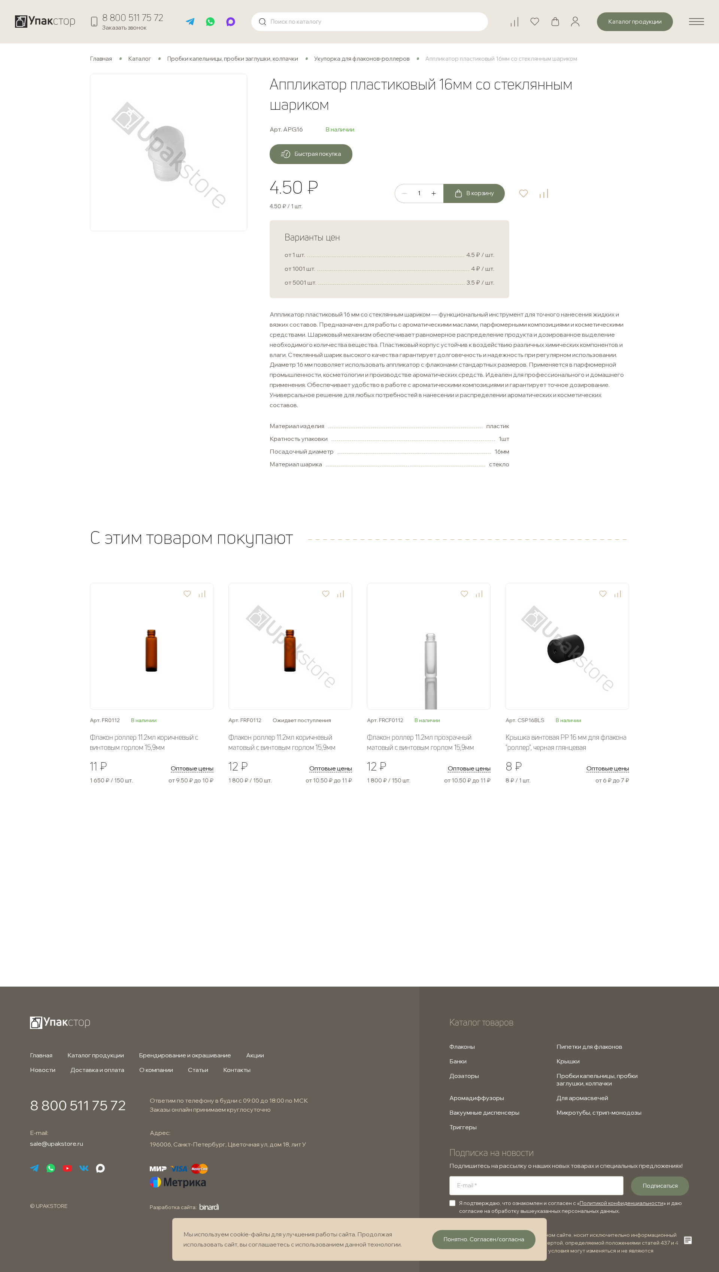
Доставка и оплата (97, 1069)
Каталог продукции (95, 1055)
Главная (101, 58)
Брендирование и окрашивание (185, 1055)
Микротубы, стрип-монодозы (598, 1112)
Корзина (558, 18)
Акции (255, 1055)
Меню (696, 21)
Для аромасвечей (582, 1098)
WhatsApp (210, 21)
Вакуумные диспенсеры (484, 1112)
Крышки (568, 1061)
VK (83, 1168)
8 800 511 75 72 (132, 18)
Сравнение (517, 18)
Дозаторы (464, 1075)
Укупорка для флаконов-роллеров (361, 58)
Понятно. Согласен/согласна (483, 1239)
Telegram (190, 21)
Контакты (237, 1069)
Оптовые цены (192, 768)
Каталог (139, 58)
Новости (42, 1069)
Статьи (198, 1069)
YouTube (67, 1168)
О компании (156, 1069)
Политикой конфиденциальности (621, 1203)
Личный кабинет (575, 21)
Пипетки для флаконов (589, 1046)
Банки (458, 1061)
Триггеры (463, 1127)
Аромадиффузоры (476, 1098)
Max (230, 21)
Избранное (538, 18)
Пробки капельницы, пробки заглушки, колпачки (232, 58)
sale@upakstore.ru (56, 1143)
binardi (209, 1207)
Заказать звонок (124, 27)
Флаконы (462, 1046)
